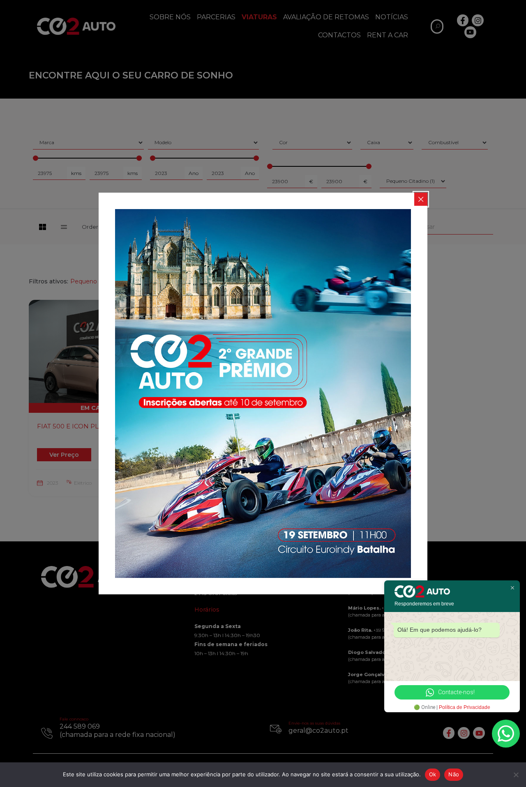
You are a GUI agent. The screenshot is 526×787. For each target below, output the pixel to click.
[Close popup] (420, 199)
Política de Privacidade (464, 707)
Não (453, 774)
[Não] (516, 775)
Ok (432, 774)
